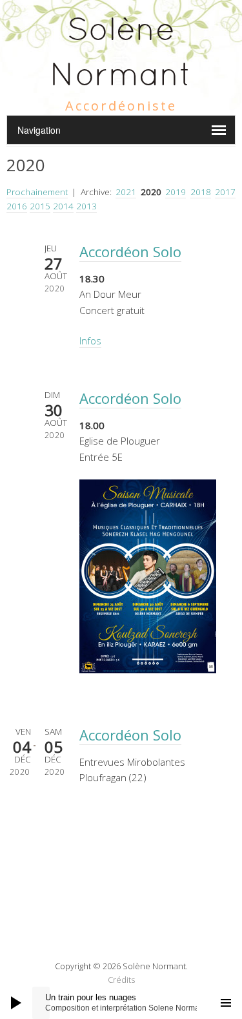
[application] (121, 1003)
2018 (200, 192)
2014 (63, 206)
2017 (225, 192)
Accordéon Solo (130, 251)
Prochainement (37, 192)
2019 (175, 192)
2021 (126, 192)
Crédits (121, 979)
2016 (16, 206)
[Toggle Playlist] (226, 1003)
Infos (90, 340)
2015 (40, 206)
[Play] (16, 1003)
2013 (86, 206)
